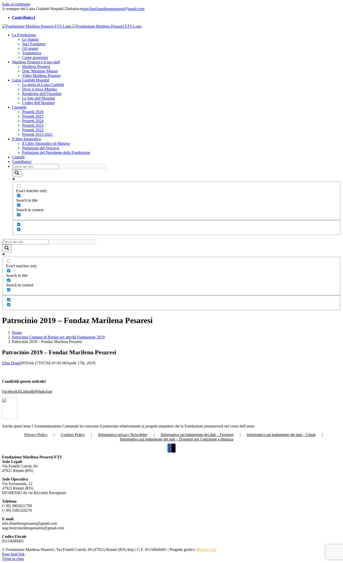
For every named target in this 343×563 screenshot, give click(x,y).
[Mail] (174, 448)
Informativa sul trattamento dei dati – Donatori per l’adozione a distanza (176, 439)
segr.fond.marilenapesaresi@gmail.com (113, 9)
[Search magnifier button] (17, 173)
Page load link (13, 554)
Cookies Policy (73, 434)
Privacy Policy (35, 434)
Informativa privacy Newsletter (122, 434)
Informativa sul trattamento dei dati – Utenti (281, 434)
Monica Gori (206, 549)
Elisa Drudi (11, 363)
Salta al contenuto (16, 4)
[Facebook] (169, 448)
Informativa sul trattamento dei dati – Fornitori (197, 434)
